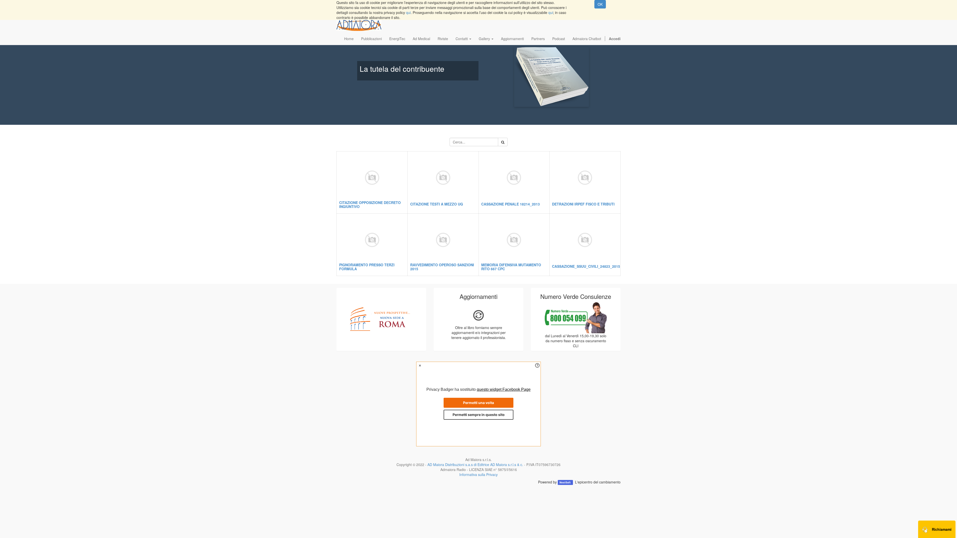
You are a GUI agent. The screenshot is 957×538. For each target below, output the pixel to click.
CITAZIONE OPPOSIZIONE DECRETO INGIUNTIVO (370, 204)
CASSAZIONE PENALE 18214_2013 (510, 204)
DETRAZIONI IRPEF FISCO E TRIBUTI (583, 204)
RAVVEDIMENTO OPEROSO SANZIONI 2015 (442, 266)
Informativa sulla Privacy (478, 474)
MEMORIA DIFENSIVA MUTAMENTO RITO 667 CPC (511, 266)
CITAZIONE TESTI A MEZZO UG (436, 204)
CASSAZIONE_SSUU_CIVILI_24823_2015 (586, 266)
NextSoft (565, 482)
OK (600, 4)
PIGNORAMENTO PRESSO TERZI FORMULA (367, 266)
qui (408, 12)
